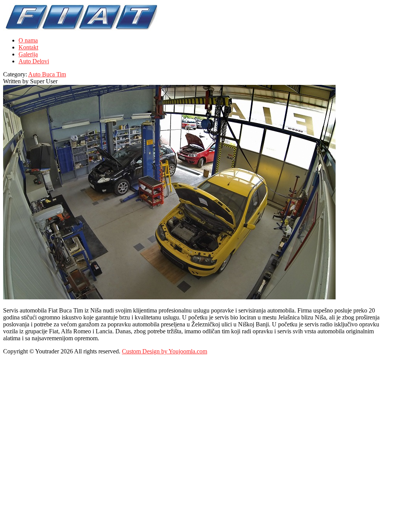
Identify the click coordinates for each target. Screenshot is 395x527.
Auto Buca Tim (47, 74)
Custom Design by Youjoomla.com (164, 351)
